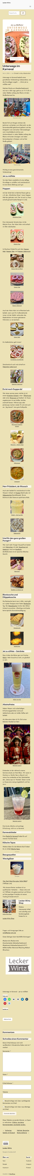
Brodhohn (19, 549)
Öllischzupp (27, 396)
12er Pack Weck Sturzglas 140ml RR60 (15, 881)
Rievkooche (27, 603)
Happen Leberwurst (24, 251)
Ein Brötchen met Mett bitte (17, 359)
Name (5, 1074)
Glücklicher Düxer (17, 217)
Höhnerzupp (17, 463)
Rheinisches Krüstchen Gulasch (17, 425)
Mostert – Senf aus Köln (17, 515)
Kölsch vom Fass (17, 699)
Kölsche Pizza (17, 244)
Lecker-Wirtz (6, 3)
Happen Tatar (10, 251)
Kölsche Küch (27, 73)
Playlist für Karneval (12, 836)
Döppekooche (12, 606)
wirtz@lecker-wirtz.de (9, 933)
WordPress (12, 1174)
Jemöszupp (17, 481)
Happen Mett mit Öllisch (17, 269)
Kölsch (5, 657)
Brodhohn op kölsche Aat (17, 590)
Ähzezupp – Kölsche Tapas (17, 445)
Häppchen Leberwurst (10, 367)
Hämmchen (9, 547)
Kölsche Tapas (15, 849)
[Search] (23, 13)
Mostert (18, 493)
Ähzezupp (13, 398)
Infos (21, 73)
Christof (16, 73)
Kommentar (7, 1051)
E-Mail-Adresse (8, 1083)
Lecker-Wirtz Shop (7, 914)
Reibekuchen (17, 646)
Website (5, 1092)
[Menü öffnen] (30, 6)
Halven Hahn (17, 337)
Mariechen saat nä (17, 765)
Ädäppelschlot (7, 495)
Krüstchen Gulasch (13, 396)
